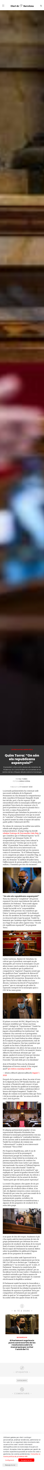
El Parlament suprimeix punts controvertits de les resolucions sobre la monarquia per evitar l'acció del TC (22, 1345)
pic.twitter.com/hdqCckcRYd (19, 1069)
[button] (3, 6)
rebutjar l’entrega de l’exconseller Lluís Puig (21, 833)
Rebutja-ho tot (10, 1465)
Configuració (9, 1460)
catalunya (22, 1380)
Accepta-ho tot (26, 1460)
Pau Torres (23, 779)
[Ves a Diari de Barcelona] (21, 5)
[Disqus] (22, 1426)
